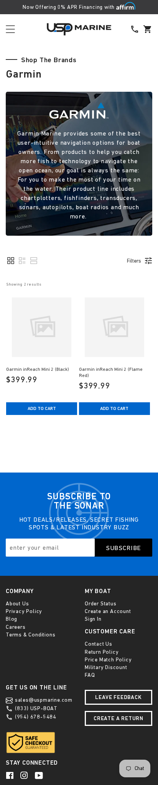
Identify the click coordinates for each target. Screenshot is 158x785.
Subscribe (124, 548)
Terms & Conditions (30, 634)
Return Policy (101, 652)
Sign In (93, 619)
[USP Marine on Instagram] (25, 775)
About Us (17, 603)
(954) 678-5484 (34, 717)
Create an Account (108, 611)
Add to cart (42, 408)
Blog (11, 619)
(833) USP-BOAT (35, 708)
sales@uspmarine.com (42, 700)
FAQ (90, 675)
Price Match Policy (108, 659)
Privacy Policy (24, 611)
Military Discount (106, 667)
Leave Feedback (118, 697)
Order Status (101, 603)
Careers (16, 627)
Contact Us (98, 644)
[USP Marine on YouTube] (39, 775)
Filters (134, 261)
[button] (10, 260)
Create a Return (118, 718)
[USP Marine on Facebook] (10, 775)
